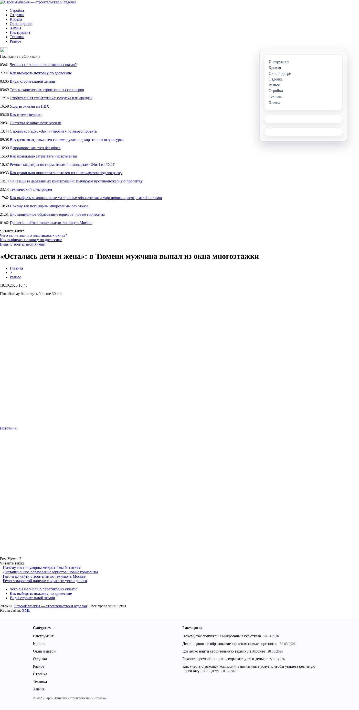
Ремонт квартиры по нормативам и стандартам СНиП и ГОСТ (62, 164)
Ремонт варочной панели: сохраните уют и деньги (45, 581)
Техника (17, 37)
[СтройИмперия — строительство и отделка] (38, 2)
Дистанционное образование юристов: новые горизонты (57, 214)
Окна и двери (21, 24)
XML (26, 610)
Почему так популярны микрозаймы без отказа (49, 206)
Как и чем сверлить (26, 115)
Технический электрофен (31, 189)
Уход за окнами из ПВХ (29, 106)
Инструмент (20, 32)
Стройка (17, 10)
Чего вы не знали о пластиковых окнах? (43, 65)
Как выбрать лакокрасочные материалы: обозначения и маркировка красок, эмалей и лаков (86, 198)
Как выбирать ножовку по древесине (41, 73)
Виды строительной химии (32, 81)
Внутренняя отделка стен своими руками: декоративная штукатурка (67, 139)
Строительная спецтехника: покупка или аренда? (51, 98)
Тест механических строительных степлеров (47, 90)
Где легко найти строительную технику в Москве (51, 223)
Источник (8, 428)
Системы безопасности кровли (35, 123)
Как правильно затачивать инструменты (43, 156)
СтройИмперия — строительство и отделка (50, 606)
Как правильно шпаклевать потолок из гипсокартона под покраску (66, 173)
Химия (15, 28)
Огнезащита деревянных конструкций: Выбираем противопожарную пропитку (76, 181)
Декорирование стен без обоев (35, 148)
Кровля (16, 19)
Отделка (17, 15)
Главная (16, 268)
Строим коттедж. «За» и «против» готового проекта (53, 131)
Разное (15, 41)
